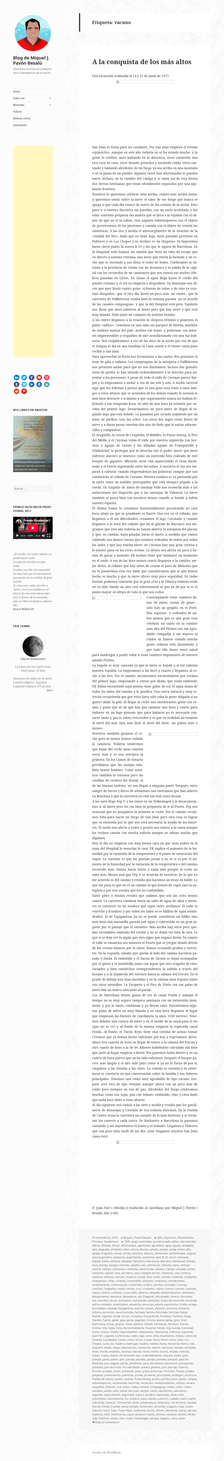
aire (94, 1249)
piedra (146, 1367)
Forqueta (136, 1316)
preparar (97, 1375)
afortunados (128, 1245)
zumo (181, 1418)
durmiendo (139, 1300)
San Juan (133, 1391)
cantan (191, 1269)
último (160, 1410)
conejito (121, 1281)
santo (153, 1391)
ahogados (188, 1245)
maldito (143, 1343)
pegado (114, 1363)
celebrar (97, 1277)
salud (123, 1391)
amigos (163, 1249)
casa (136, 1273)
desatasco (188, 1292)
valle (107, 1414)
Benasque (179, 1261)
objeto (114, 1355)
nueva (105, 1355)
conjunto (147, 1281)
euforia (96, 1312)
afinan (116, 1245)
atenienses (161, 1253)
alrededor (116, 1249)
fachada (140, 1312)
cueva (95, 1292)
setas (174, 1395)
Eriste (183, 1304)
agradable (157, 1245)
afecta (96, 1245)
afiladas (106, 1245)
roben (126, 1387)
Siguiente (58, 443)
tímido (106, 1406)
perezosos (171, 1363)
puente (128, 1379)
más (191, 1343)
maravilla (173, 1343)
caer (143, 1265)
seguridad (128, 1395)
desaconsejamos (171, 1292)
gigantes (140, 1320)
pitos (138, 1371)
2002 (160, 1237)
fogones (107, 1316)
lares (149, 1336)
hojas (111, 1328)
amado (154, 1249)
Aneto (181, 1249)
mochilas (167, 1347)
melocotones (128, 1347)
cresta (120, 1288)
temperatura (148, 1402)
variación (140, 1414)
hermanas (160, 1324)
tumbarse (139, 1410)
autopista (119, 1257)
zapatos (165, 1418)
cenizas (119, 1277)
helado (148, 1324)
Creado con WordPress (106, 1452)
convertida (134, 1285)
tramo (189, 1406)
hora (119, 1328)
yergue (154, 1418)
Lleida (121, 1340)
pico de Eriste (112, 1367)
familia (150, 1312)
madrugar (132, 1343)
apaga (96, 1253)
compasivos (99, 1281)
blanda (190, 1261)
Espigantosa (125, 1308)
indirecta (174, 1332)
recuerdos (147, 1383)
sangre (144, 1391)
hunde (114, 1332)
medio (108, 1347)
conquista (160, 1281)
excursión (108, 1312)
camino (96, 1269)
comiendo (177, 1277)
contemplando (101, 1285)
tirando (115, 1406)
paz (106, 1363)
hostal (161, 1328)
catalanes (167, 1273)
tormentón (146, 1406)
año (188, 1249)
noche (154, 1351)
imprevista (161, 1332)
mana (162, 1343)
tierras (96, 1406)
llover (156, 1340)
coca (149, 1277)
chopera (131, 1277)
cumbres (116, 1292)
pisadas (107, 1371)
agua (168, 1245)
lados (134, 1336)
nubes (96, 1355)
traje (181, 1406)
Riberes (110, 1387)
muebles (114, 1351)
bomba (103, 1265)
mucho (104, 1351)
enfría (96, 1304)
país (185, 1355)
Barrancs (166, 1261)
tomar (124, 1406)
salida (107, 1391)
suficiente (98, 1402)
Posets (180, 1371)
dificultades (162, 1296)
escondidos (99, 1308)
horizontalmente (133, 1328)
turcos (150, 1410)
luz (112, 1343)
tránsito (97, 1410)
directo (175, 1296)
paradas (141, 1359)
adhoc (175, 1241)
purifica (165, 1379)
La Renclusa (122, 1336)
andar (172, 1249)
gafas (115, 1320)
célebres (108, 1277)
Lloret (130, 1340)
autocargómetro (102, 1257)
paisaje (96, 1359)
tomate (134, 1406)
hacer (129, 1324)
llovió (164, 1340)
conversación (119, 1285)
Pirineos (97, 1241)
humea (176, 1328)
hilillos (96, 1328)
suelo (183, 1398)
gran (177, 1320)
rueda (170, 1387)
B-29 (165, 1257)
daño (134, 1292)
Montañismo (185, 1237)
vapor (130, 1414)
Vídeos (17, 111)
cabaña (135, 1265)
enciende (191, 1300)
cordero (147, 1285)
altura (134, 1249)
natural (136, 1351)
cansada (180, 1269)
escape (192, 1304)
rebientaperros (101, 1383)
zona (174, 1418)
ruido (178, 1387)
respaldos (98, 1387)
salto (116, 1391)
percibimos (156, 1363)
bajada (96, 1261)
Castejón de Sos (150, 1273)
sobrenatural (115, 1398)
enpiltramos (120, 1304)
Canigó (170, 1269)
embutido (154, 1300)
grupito (119, 1324)
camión (106, 1269)
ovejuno (168, 1355)
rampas (192, 1379)
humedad (187, 1328)
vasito (151, 1414)
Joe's (50, 690)
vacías (182, 1410)
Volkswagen (141, 1418)
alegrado (103, 1249)
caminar (185, 1265)
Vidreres (104, 1418)
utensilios (171, 1410)
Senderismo (111, 1241)
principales (164, 1375)
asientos (137, 1253)
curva (126, 1292)
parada (130, 1359)
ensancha (135, 1304)
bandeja (127, 1261)
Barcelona (153, 1261)
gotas (169, 1320)
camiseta (132, 1269)
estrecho (184, 1308)
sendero (150, 1395)
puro (174, 1379)
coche (156, 1277)
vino (122, 1418)
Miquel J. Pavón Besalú (137, 1237)
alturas (144, 1249)
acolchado (145, 1241)
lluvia (172, 1340)
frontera (177, 1316)
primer (139, 1375)
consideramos (176, 1281)
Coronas (182, 1285)
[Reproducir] (17, 535)
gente (130, 1320)
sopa (143, 1398)
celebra (185, 1273)
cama (175, 1265)
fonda (116, 1316)
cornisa (157, 1285)
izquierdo (187, 1332)
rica (118, 1387)
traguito (172, 1406)
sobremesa (99, 1398)
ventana (171, 1414)
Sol (126, 1398)
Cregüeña (110, 1288)
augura (191, 1253)
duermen (103, 1300)
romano (144, 1387)
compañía (190, 1277)
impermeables (128, 1332)
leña (156, 1336)
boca (95, 1265)
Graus (110, 1324)
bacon (172, 1257)
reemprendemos (164, 1383)
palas (105, 1359)
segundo (97, 1395)
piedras (155, 1367)
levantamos (167, 1336)
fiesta (183, 1312)
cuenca (169, 1288)
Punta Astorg (143, 1379)
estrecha (172, 1308)
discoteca (186, 1296)
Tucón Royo (125, 1410)
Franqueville (151, 1316)
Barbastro (139, 1261)
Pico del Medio (131, 1367)
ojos (138, 1355)
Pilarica (183, 1367)
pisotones (128, 1371)
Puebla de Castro (102, 1379)
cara (117, 1273)
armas (118, 1253)
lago (141, 1336)
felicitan (174, 1312)
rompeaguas (158, 1387)
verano (182, 1414)
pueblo (118, 1379)
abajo (134, 1241)
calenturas (153, 1265)
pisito (116, 1371)
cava (177, 1273)
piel (164, 1367)
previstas (127, 1375)
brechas (124, 1265)
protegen (177, 1375)
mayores (97, 1347)
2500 (127, 1241)
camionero (118, 1269)
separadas (162, 1395)
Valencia (97, 1414)
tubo (114, 1410)
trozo (106, 1410)
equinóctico (171, 1304)
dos (94, 1300)
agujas (177, 1245)
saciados (97, 1391)
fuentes (97, 1320)
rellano (180, 1383)
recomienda (119, 1383)
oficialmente (126, 1355)
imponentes (146, 1332)
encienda (178, 1300)
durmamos (125, 1300)
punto (155, 1379)
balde (105, 1261)
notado (173, 1351)
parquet (172, 1359)
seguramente (112, 1395)
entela (159, 1304)
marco (184, 1343)
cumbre (105, 1292)
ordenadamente (152, 1355)
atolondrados (177, 1253)
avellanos (148, 1257)
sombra (134, 1398)
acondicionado (161, 1241)
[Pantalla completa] (48, 535)
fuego (187, 1316)
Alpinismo (170, 1237)
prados (190, 1371)
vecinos (160, 1414)
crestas (130, 1288)
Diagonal (148, 1296)
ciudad (141, 1277)
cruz (138, 1288)
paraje (151, 1359)
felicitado (161, 1312)
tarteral (110, 1402)
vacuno (192, 1410)
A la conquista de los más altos (141, 61)
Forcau (126, 1316)
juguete (109, 1336)
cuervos (179, 1288)
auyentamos (133, 1257)
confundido (134, 1281)
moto (95, 1351)
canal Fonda (146, 1269)
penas (124, 1363)
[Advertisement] (33, 251)
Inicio (16, 91)
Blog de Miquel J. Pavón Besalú (31, 60)
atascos (148, 1253)
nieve (146, 1351)
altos (126, 1249)
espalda (112, 1308)
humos (105, 1332)
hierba (184, 1324)
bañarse (115, 1261)
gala (122, 1320)
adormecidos (188, 1241)
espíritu (139, 1308)
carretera (126, 1273)
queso (182, 1379)
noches (163, 1351)
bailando (183, 1257)
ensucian (148, 1304)
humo (95, 1332)
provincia (190, 1375)
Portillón (169, 1371)
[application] (33, 528)
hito (104, 1328)
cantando (97, 1273)
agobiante (144, 1245)
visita (129, 1418)
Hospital (150, 1328)
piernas (172, 1367)
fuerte (107, 1320)
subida (152, 1398)
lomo (180, 1340)
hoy (168, 1328)
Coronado (169, 1285)
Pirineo (96, 1371)
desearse (116, 1296)
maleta (154, 1343)
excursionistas (125, 1312)
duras (113, 1300)
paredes (161, 1359)
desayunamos (100, 1296)
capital (109, 1273)
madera (120, 1343)
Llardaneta (110, 1340)
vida (94, 1418)
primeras (149, 1375)
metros (156, 1347)
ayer (158, 1257)
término (181, 1402)
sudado (174, 1398)
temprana (163, 1402)
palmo (114, 1359)
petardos (97, 1367)
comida (165, 1277)
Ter (173, 1402)
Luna (106, 1343)
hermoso (173, 1324)
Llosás (148, 1340)
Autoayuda (20, 125)
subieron (162, 1398)
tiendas (191, 1402)
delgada (155, 1292)
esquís (150, 1308)
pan (122, 1359)
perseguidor (186, 1363)
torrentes (160, 1406)
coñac (111, 1281)
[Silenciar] (43, 535)
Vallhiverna (118, 1414)
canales (159, 1269)
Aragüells (107, 1253)
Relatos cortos (22, 118)
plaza (146, 1371)
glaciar (160, 1320)
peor (145, 1363)
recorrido (133, 1383)
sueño (191, 1398)
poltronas (157, 1371)
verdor (191, 1414)
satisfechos (165, 1391)
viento (114, 1418)
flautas (96, 1316)
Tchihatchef (123, 1402)
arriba (127, 1253)
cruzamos (148, 1288)
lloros (139, 1340)
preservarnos (112, 1375)
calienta (166, 1265)
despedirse (129, 1296)
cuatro (159, 1288)
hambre (138, 1324)
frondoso (165, 1316)
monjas (178, 1347)
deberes (144, 1292)
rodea (134, 1387)
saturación (180, 1391)
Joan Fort (97, 1336)
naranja (126, 1351)
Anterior (7, 443)
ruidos (187, 1387)
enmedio (106, 1304)
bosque (113, 1265)
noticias (184, 1351)
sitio (181, 1395)
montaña (189, 1347)
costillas (97, 1288)
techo (135, 1402)
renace (190, 1383)
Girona (151, 1320)
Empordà (166, 1300)
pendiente (135, 1363)
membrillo (144, 1347)
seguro (139, 1395)
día (140, 1296)
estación (160, 1308)
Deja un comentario (107, 1422)
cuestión (190, 1288)
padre (177, 1355)
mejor (116, 1347)
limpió (179, 1336)
